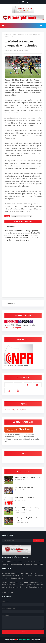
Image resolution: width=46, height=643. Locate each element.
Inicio (6, 35)
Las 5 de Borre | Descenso (24, 488)
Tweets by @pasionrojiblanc (15, 410)
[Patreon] (8, 384)
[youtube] (18, 390)
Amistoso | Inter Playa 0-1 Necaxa (27, 477)
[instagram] (27, 2)
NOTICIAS (12, 35)
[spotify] (18, 384)
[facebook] (19, 2)
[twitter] (23, 2)
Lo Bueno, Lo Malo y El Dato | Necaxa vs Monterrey (28, 519)
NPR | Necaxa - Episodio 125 (25, 498)
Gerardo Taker (11, 50)
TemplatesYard (24, 640)
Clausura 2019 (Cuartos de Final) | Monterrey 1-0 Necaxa (27, 509)
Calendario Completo (12, 327)
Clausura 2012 (17, 216)
